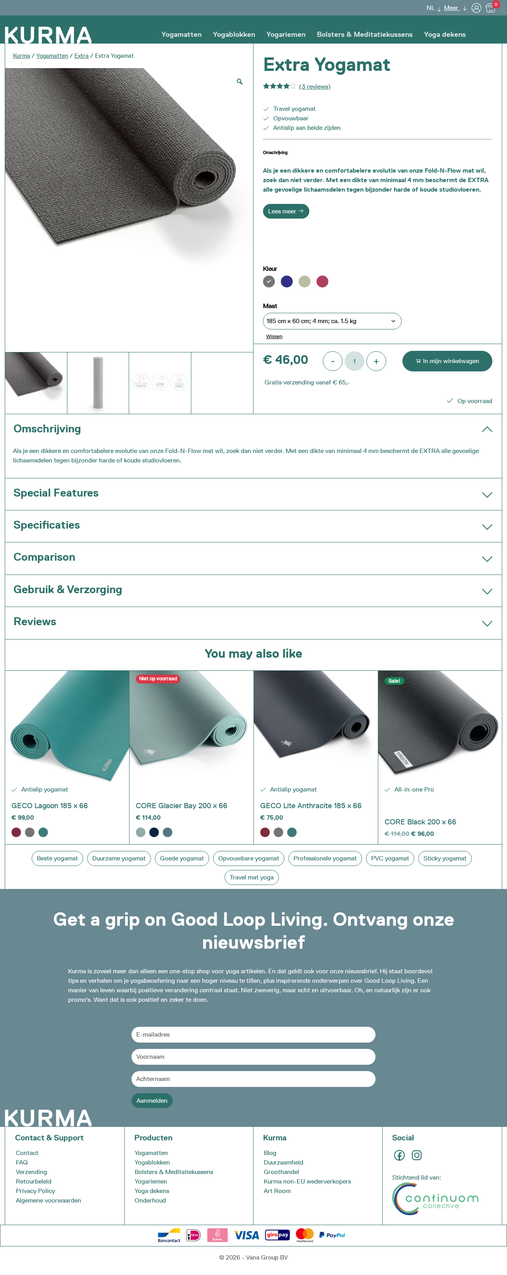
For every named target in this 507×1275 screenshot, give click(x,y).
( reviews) (315, 86)
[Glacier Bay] (140, 832)
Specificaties (46, 524)
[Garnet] (16, 832)
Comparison (44, 556)
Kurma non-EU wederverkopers (307, 1181)
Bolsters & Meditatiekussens (365, 34)
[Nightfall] (154, 832)
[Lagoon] (43, 832)
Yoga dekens (445, 34)
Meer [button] (452, 7)
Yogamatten (182, 34)
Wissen (274, 336)
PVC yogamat (390, 858)
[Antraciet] (29, 832)
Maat (270, 306)
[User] (476, 7)
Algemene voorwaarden (48, 1200)
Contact (27, 1153)
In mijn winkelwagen (450, 361)
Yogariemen (286, 34)
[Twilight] (167, 832)
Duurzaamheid (283, 1162)
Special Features (56, 492)
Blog (270, 1153)
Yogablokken (234, 34)
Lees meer (283, 211)
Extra (81, 55)
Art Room (277, 1191)
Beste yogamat (57, 858)
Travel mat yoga (252, 877)
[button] (431, 7)
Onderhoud (150, 1200)
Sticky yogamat (445, 858)
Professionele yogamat (325, 858)
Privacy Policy (35, 1191)
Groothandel (281, 1172)
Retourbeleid (33, 1181)
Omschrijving (47, 428)
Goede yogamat (182, 858)
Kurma (21, 55)
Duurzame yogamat (119, 858)
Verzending (31, 1172)
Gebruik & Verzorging (67, 589)
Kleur (270, 268)
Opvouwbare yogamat (248, 858)
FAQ (22, 1162)
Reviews (34, 621)
